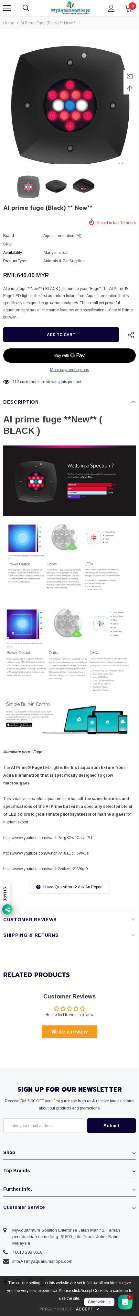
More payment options (69, 370)
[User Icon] (111, 8)
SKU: (7, 244)
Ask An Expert (90, 887)
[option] (69, 100)
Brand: (9, 235)
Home (8, 23)
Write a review (69, 1031)
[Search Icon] (32, 8)
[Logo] (70, 8)
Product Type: (15, 261)
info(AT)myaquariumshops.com (42, 1261)
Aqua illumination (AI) (62, 235)
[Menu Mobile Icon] (7, 8)
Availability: (13, 252)
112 (16, 382)
